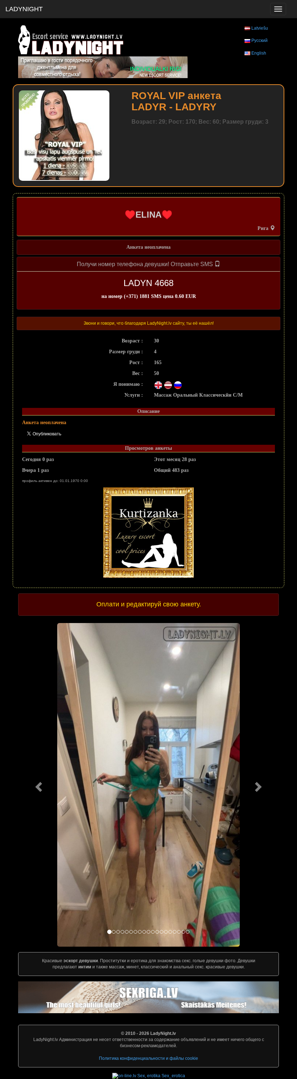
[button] (37, 785)
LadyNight (24, 9)
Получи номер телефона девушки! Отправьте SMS (145, 264)
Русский (259, 40)
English (258, 53)
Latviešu (259, 28)
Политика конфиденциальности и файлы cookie (148, 1058)
